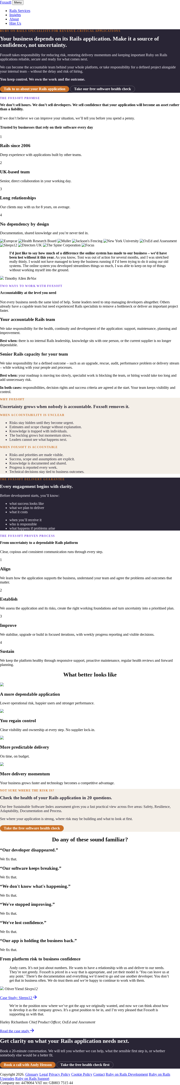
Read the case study (15, 1031)
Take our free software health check (102, 89)
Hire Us (15, 23)
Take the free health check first (84, 1065)
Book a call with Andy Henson (28, 1065)
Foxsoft (5, 2)
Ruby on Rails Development (127, 1074)
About (14, 19)
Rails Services (19, 11)
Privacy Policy (59, 1074)
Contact (99, 1074)
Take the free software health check (32, 828)
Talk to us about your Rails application (34, 89)
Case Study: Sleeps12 (16, 998)
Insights (15, 15)
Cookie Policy (81, 1074)
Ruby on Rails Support (32, 1079)
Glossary (31, 1074)
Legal (43, 1074)
